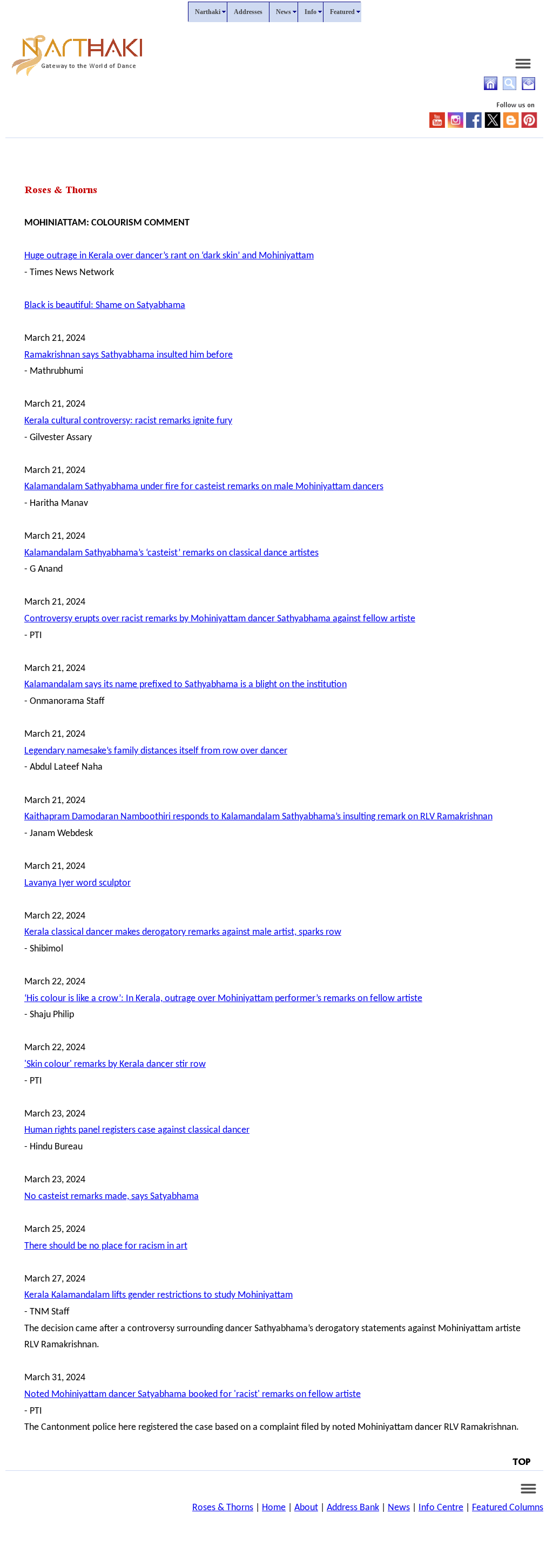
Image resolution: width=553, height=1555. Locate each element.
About (306, 1508)
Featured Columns (507, 1508)
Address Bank (353, 1508)
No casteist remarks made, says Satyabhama (111, 1196)
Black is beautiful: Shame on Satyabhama (104, 305)
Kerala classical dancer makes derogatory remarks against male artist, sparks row (182, 932)
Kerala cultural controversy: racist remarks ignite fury (128, 421)
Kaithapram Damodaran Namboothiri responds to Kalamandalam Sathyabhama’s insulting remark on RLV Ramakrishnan (258, 817)
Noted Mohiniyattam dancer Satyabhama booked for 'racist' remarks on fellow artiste (192, 1394)
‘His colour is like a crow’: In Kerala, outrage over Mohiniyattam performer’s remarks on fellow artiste (223, 999)
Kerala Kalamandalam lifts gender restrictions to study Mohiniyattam (158, 1295)
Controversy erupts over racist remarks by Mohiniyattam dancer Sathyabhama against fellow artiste (219, 619)
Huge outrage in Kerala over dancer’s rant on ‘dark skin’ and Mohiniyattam (169, 256)
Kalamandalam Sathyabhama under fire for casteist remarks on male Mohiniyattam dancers (203, 487)
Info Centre (441, 1508)
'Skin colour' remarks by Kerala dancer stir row (115, 1064)
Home (274, 1508)
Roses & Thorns (222, 1508)
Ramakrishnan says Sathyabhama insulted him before (128, 355)
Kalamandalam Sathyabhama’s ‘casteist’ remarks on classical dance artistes (171, 553)
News (399, 1508)
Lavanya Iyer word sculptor (77, 883)
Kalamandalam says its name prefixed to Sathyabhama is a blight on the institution (185, 685)
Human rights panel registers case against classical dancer (136, 1130)
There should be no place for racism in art (105, 1246)
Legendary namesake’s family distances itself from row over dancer (155, 751)
